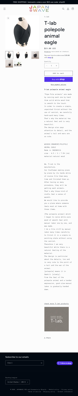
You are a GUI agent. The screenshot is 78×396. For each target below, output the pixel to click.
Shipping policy (49, 391)
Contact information (65, 391)
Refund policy (54, 389)
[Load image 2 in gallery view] (18, 55)
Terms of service (34, 391)
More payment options (58, 84)
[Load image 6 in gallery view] (18, 64)
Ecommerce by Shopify (39, 389)
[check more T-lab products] (56, 331)
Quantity (47, 61)
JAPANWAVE (20, 389)
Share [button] (48, 338)
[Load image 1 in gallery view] (9, 55)
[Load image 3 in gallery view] (26, 55)
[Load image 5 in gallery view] (9, 64)
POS (25, 389)
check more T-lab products (56, 304)
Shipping (47, 51)
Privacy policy (67, 389)
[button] (4, 8)
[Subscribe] (41, 362)
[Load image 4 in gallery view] (35, 55)
